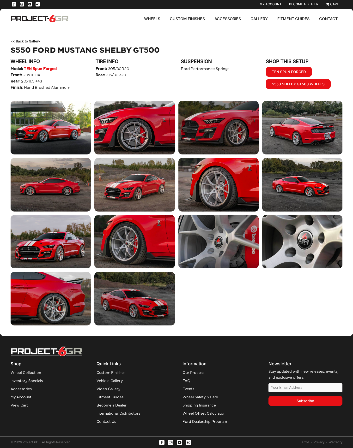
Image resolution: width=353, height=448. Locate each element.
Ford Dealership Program (205, 422)
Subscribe (305, 401)
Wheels (152, 18)
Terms (305, 442)
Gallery (259, 18)
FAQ (186, 381)
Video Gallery (108, 389)
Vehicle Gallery (110, 381)
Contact (328, 18)
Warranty (335, 442)
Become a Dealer (112, 405)
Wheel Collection (26, 373)
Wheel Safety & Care (200, 397)
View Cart (19, 405)
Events (188, 389)
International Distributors (118, 413)
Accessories (227, 18)
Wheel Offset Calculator (204, 413)
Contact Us (106, 422)
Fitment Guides (293, 18)
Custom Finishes (187, 18)
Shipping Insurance (199, 405)
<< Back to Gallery (25, 41)
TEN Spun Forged (34, 69)
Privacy (319, 442)
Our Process (193, 373)
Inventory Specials (27, 381)
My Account (21, 397)
